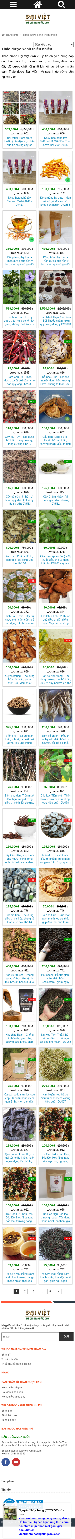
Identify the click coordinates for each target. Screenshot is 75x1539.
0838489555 (18, 1453)
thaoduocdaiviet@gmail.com (25, 1450)
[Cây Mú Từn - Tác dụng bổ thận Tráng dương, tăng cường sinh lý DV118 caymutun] (19, 418)
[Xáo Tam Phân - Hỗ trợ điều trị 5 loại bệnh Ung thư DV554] (19, 537)
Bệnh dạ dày (8, 1420)
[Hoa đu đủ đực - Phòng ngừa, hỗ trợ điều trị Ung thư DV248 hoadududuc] (19, 956)
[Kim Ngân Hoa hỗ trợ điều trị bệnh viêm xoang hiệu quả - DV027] (55, 1075)
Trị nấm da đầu (10, 1359)
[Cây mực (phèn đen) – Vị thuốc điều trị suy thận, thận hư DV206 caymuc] (55, 537)
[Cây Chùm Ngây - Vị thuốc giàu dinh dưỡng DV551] (55, 477)
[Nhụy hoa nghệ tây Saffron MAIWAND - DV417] (19, 179)
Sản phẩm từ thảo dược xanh (22, 1382)
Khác (5, 1372)
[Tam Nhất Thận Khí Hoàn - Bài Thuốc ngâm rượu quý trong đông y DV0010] (55, 298)
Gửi (66, 1336)
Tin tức (6, 1489)
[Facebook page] (5, 1462)
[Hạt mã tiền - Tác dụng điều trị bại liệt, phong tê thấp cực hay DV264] (19, 896)
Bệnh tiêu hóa (9, 1415)
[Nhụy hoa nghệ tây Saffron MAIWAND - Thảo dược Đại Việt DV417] (55, 119)
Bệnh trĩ (5, 1354)
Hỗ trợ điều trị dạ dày (13, 1396)
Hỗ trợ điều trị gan (11, 1387)
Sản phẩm (8, 1481)
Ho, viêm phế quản (12, 1392)
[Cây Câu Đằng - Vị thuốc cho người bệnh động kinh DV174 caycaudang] (19, 836)
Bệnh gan (6, 1410)
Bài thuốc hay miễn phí (17, 1428)
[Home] (37, 18)
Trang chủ (11, 34)
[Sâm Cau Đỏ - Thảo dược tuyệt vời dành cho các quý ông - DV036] (19, 358)
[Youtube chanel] (16, 1462)
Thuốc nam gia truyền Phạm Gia (23, 1349)
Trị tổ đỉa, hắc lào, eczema (16, 1363)
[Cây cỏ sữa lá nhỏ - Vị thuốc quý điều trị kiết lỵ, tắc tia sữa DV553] (19, 477)
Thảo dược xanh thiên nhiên (40, 34)
